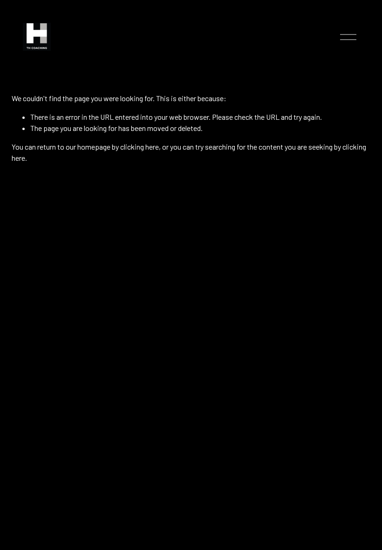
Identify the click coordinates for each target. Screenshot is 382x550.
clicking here (139, 146)
